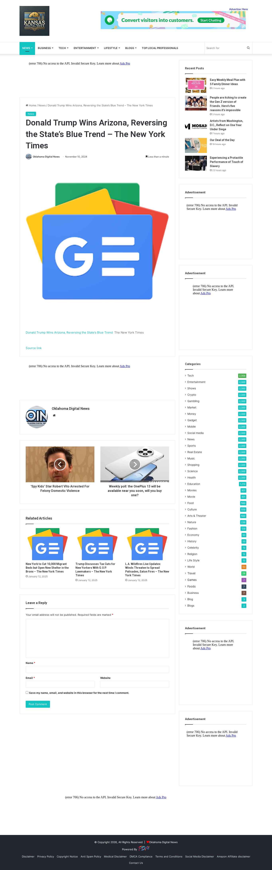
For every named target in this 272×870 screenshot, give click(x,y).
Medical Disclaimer (115, 856)
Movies (192, 490)
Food (190, 503)
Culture (192, 509)
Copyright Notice (67, 856)
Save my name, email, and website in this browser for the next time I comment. (79, 692)
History (192, 541)
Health (191, 477)
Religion (192, 554)
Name (30, 662)
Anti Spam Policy (91, 856)
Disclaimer (28, 856)
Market (191, 407)
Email (30, 677)
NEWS (26, 48)
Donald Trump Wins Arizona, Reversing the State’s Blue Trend (69, 332)
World (191, 566)
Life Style (193, 560)
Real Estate (194, 452)
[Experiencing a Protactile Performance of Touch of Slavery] (196, 163)
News (42, 105)
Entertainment (85, 48)
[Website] (54, 415)
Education (193, 483)
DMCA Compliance (141, 856)
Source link (34, 348)
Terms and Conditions (168, 856)
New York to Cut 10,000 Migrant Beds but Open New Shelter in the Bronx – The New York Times (47, 567)
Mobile (191, 426)
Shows (191, 388)
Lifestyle (110, 48)
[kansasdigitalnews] (34, 21)
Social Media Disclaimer (199, 856)
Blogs (190, 605)
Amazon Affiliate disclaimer (233, 856)
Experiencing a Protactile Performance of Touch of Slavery (226, 162)
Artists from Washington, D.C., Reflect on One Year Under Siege (226, 125)
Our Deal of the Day (222, 140)
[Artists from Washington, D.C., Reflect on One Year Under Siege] (196, 126)
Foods (191, 586)
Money (191, 413)
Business (44, 48)
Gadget (192, 420)
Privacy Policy (45, 856)
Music (191, 458)
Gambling (193, 401)
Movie (191, 496)
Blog (190, 599)
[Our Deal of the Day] (196, 145)
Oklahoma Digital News (46, 156)
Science (192, 471)
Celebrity (193, 547)
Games (192, 579)
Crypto (191, 394)
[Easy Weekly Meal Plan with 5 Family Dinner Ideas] (196, 85)
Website (105, 677)
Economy (193, 534)
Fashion (192, 528)
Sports (191, 445)
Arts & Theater (196, 515)
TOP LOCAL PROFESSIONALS (160, 48)
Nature (191, 522)
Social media (195, 433)
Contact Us (136, 862)
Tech (62, 48)
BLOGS (129, 48)
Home (32, 105)
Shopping (193, 464)
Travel (191, 573)
